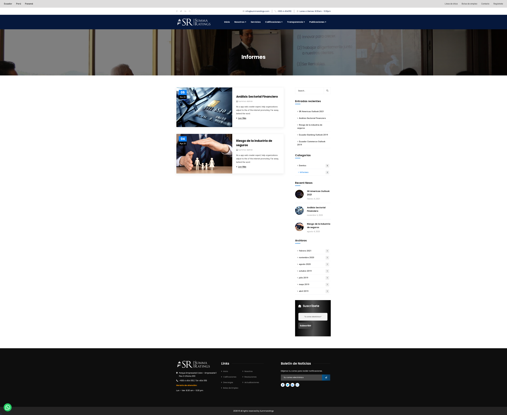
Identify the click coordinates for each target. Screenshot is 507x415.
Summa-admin (245, 101)
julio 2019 (313, 277)
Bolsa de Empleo (230, 388)
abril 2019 (313, 291)
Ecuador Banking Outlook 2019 (313, 135)
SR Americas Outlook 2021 (311, 111)
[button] (8, 407)
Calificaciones (229, 377)
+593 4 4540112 (284, 11)
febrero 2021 (313, 251)
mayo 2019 (313, 284)
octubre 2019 (313, 271)
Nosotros (249, 371)
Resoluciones (251, 377)
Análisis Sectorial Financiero (257, 97)
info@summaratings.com (257, 11)
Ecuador (8, 4)
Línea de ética (451, 4)
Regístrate (498, 4)
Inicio (225, 371)
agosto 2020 (313, 264)
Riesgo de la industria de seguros (254, 143)
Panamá (29, 4)
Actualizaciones (252, 382)
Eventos (313, 165)
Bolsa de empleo (469, 4)
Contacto (485, 4)
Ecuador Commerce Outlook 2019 (311, 143)
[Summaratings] (193, 22)
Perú (18, 4)
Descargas (228, 382)
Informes (314, 172)
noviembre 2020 (313, 257)
